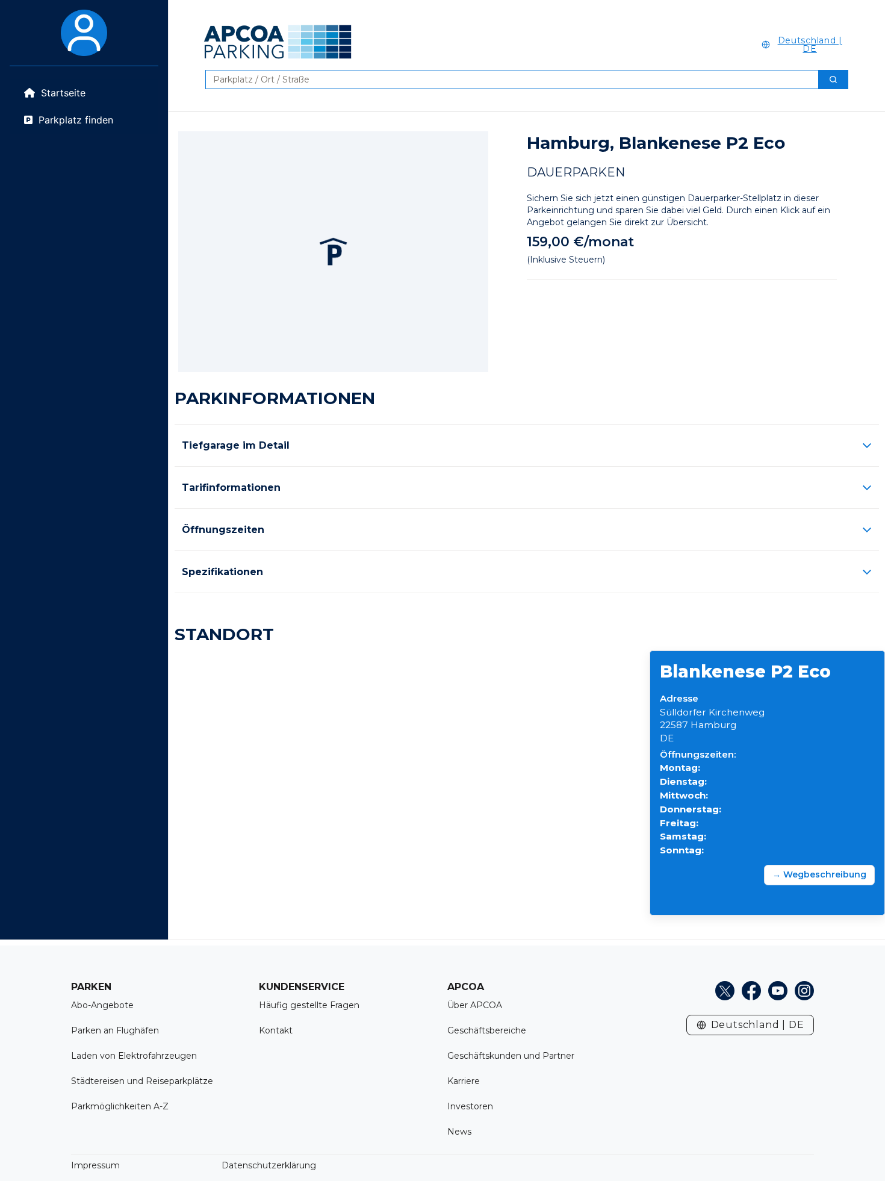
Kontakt (276, 1030)
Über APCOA (474, 1005)
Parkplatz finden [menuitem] (76, 120)
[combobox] (507, 79)
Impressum (95, 1165)
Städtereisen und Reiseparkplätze (142, 1081)
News (459, 1131)
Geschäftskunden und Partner (510, 1055)
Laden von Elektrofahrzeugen (134, 1055)
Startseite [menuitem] (63, 93)
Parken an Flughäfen (115, 1030)
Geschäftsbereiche (486, 1030)
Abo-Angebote (102, 1005)
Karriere (463, 1081)
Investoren (470, 1106)
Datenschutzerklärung (269, 1165)
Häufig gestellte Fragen (309, 1005)
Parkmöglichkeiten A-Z (120, 1106)
